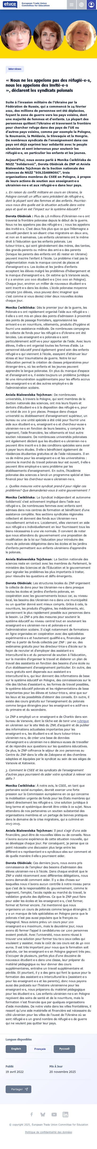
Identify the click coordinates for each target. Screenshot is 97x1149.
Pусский (64, 1048)
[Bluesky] (43, 1114)
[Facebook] (31, 1114)
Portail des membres (91, 4)
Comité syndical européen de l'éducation (34, 4)
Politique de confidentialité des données (48, 1132)
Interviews (14, 69)
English (16, 1048)
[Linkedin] (65, 1114)
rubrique (83, 721)
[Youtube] (54, 1114)
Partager (17, 1089)
